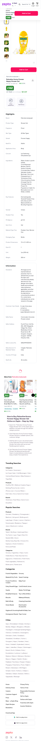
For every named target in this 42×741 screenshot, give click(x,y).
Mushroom (13, 526)
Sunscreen (17, 470)
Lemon (21, 520)
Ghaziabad (9, 638)
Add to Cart (26, 13)
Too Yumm (9, 535)
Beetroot (8, 517)
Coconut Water (19, 491)
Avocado (8, 514)
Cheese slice (17, 559)
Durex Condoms (18, 544)
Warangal (16, 677)
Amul (16, 538)
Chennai (8, 633)
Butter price (9, 564)
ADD (14, 391)
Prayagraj (8, 665)
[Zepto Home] (6, 4)
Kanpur (20, 647)
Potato (16, 520)
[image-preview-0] (6, 22)
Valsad (15, 674)
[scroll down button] (6, 60)
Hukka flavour (10, 556)
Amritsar (27, 624)
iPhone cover (10, 491)
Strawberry (15, 514)
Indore (27, 644)
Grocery (8, 553)
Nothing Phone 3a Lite (12, 488)
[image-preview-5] (6, 56)
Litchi (22, 488)
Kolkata (18, 650)
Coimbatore (15, 633)
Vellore (26, 674)
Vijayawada (9, 677)
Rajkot (27, 665)
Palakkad (8, 662)
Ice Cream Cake (10, 473)
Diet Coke (9, 494)
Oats (28, 473)
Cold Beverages (21, 473)
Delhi (14, 636)
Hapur (15, 641)
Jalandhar (14, 647)
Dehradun (9, 636)
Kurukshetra (9, 653)
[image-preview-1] (6, 28)
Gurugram (9, 641)
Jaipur (7, 647)
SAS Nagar (22, 668)
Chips (21, 553)
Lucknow (17, 653)
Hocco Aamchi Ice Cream (21, 494)
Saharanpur (14, 668)
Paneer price (18, 564)
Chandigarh (9, 630)
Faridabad (21, 636)
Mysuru (8, 659)
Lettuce (20, 526)
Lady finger (9, 520)
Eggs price (9, 559)
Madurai (8, 656)
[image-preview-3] (6, 42)
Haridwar (21, 641)
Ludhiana (24, 653)
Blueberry (18, 523)
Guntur (23, 638)
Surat (13, 671)
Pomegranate (24, 514)
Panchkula (15, 662)
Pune (22, 665)
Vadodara (8, 674)
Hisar (26, 641)
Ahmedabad (13, 624)
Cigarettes (15, 553)
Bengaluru (20, 627)
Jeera (7, 526)
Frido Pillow (16, 500)
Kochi (12, 650)
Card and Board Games (13, 476)
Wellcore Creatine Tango (22, 485)
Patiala (28, 662)
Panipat (22, 662)
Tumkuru (18, 671)
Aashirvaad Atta (22, 532)
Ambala (21, 624)
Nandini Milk (9, 538)
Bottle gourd (24, 517)
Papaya (24, 523)
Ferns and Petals (11, 547)
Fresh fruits (25, 559)
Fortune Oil (24, 541)
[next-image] (34, 62)
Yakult (7, 532)
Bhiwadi (27, 627)
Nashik (19, 659)
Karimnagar (27, 647)
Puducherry (16, 665)
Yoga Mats (9, 479)
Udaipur (25, 671)
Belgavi (13, 627)
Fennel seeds (10, 523)
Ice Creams (9, 470)
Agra (7, 624)
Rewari (8, 668)
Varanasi (20, 674)
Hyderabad (20, 644)
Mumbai (27, 656)
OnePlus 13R (9, 485)
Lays (14, 535)
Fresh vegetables (11, 562)
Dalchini (27, 520)
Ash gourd (15, 517)
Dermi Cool (24, 500)
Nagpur (14, 659)
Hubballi (13, 644)
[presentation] (6, 61)
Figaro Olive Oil (22, 535)
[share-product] (32, 80)
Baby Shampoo (25, 476)
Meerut (14, 656)
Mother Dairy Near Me (12, 541)
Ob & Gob (9, 500)
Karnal (8, 650)
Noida (24, 659)
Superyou (9, 544)
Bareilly (8, 627)
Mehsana (20, 656)
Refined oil (20, 562)
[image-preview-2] (6, 35)
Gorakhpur (16, 638)
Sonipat (8, 671)
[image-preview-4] (6, 49)
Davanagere (24, 633)
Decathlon (9, 503)
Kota (22, 650)
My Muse (13, 532)
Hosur (7, 644)
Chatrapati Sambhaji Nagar (22, 630)
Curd (25, 553)
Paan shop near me (21, 556)
